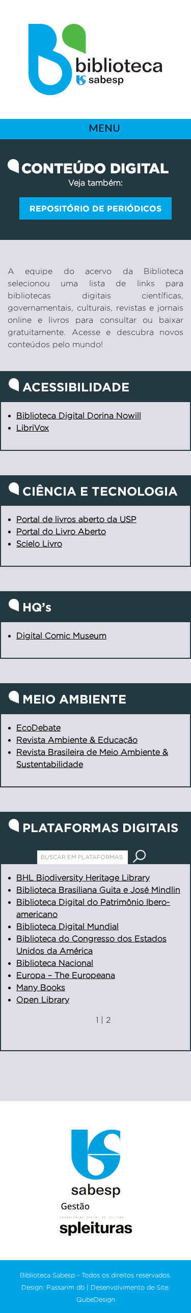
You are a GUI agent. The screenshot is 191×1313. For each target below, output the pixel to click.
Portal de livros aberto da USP (76, 519)
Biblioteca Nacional (54, 963)
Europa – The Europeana (65, 975)
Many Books (40, 987)
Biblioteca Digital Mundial (67, 926)
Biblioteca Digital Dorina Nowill (78, 415)
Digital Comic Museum (61, 635)
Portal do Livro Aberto (61, 531)
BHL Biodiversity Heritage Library (83, 877)
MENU (103, 127)
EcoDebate (38, 727)
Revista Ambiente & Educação (77, 740)
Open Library (42, 999)
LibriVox (32, 427)
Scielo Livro (39, 543)
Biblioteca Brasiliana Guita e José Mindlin (98, 889)
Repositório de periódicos (95, 208)
